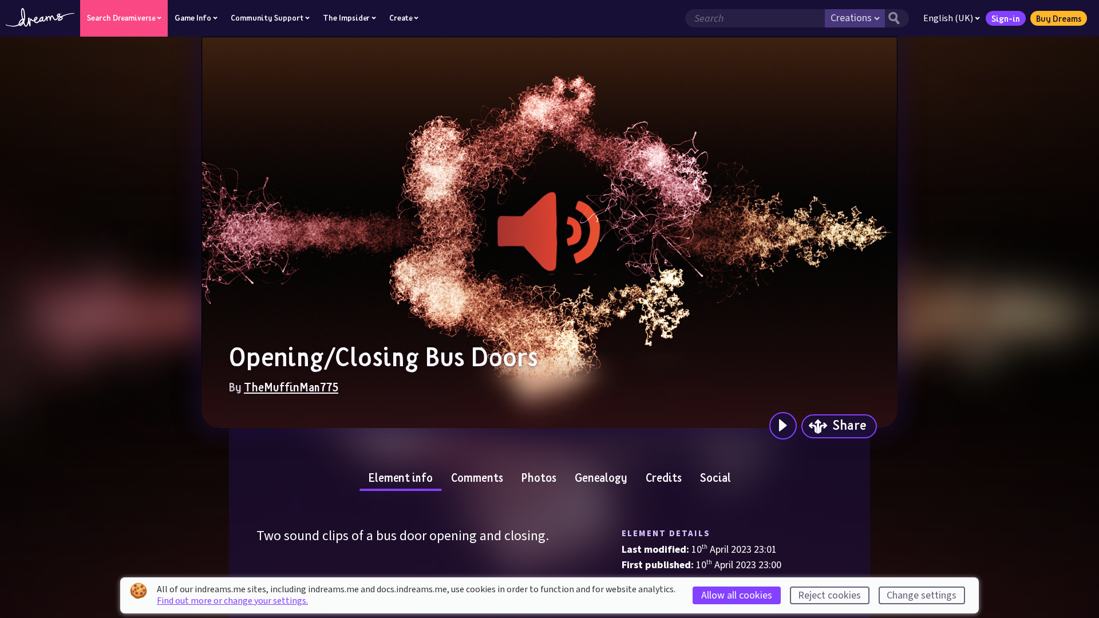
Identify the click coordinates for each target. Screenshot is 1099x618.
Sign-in (1005, 18)
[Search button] (897, 18)
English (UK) (948, 18)
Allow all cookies (736, 595)
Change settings (921, 595)
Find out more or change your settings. (232, 600)
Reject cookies (829, 595)
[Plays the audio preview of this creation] (783, 425)
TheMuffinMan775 (291, 386)
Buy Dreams (1058, 18)
